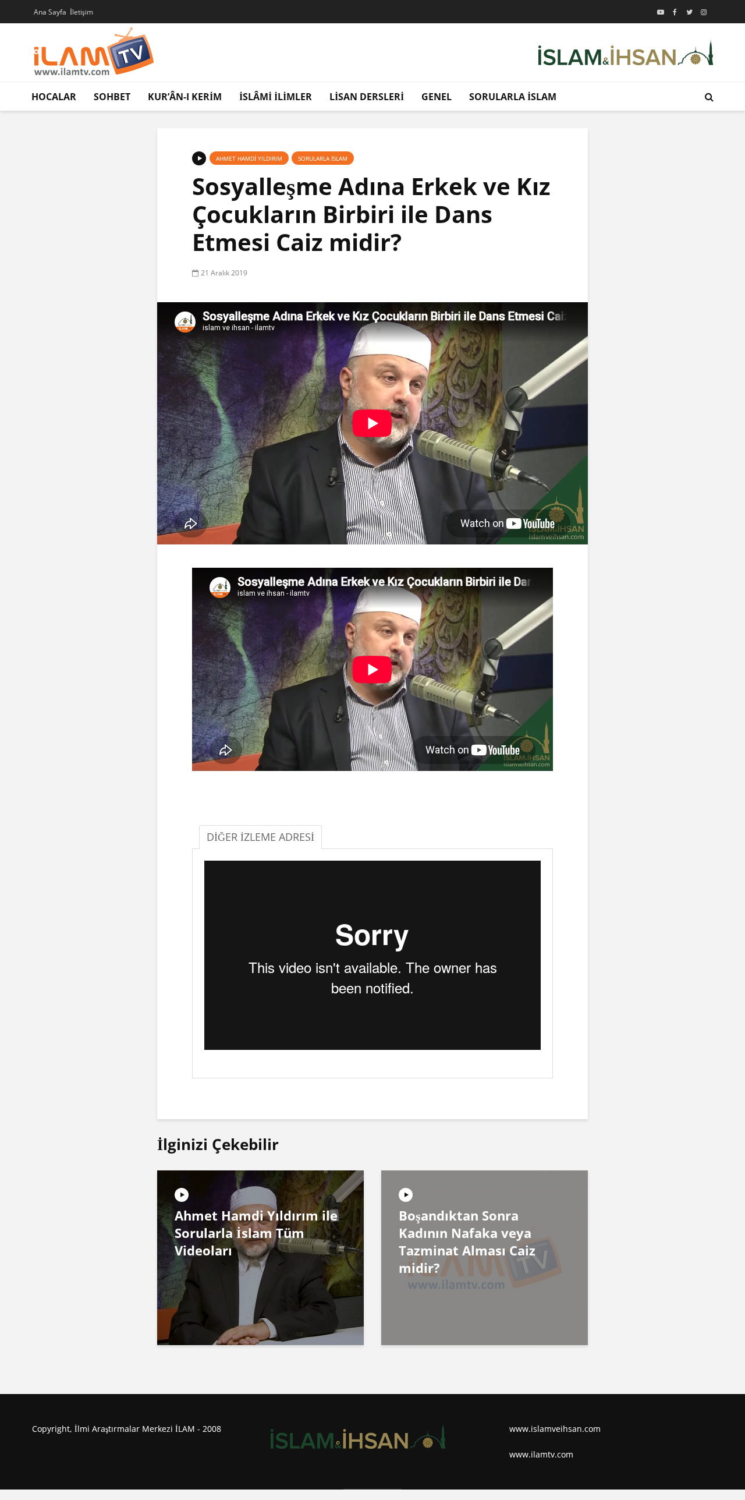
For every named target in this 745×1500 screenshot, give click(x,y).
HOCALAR (53, 96)
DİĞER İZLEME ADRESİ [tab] (260, 837)
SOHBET (112, 96)
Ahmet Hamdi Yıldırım (249, 158)
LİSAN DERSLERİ (366, 96)
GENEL (436, 96)
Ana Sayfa (50, 12)
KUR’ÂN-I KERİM (185, 96)
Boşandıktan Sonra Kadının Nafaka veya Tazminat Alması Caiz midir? (467, 1241)
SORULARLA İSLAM (512, 96)
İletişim (81, 12)
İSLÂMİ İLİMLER (275, 96)
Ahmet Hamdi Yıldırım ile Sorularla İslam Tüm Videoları (256, 1233)
